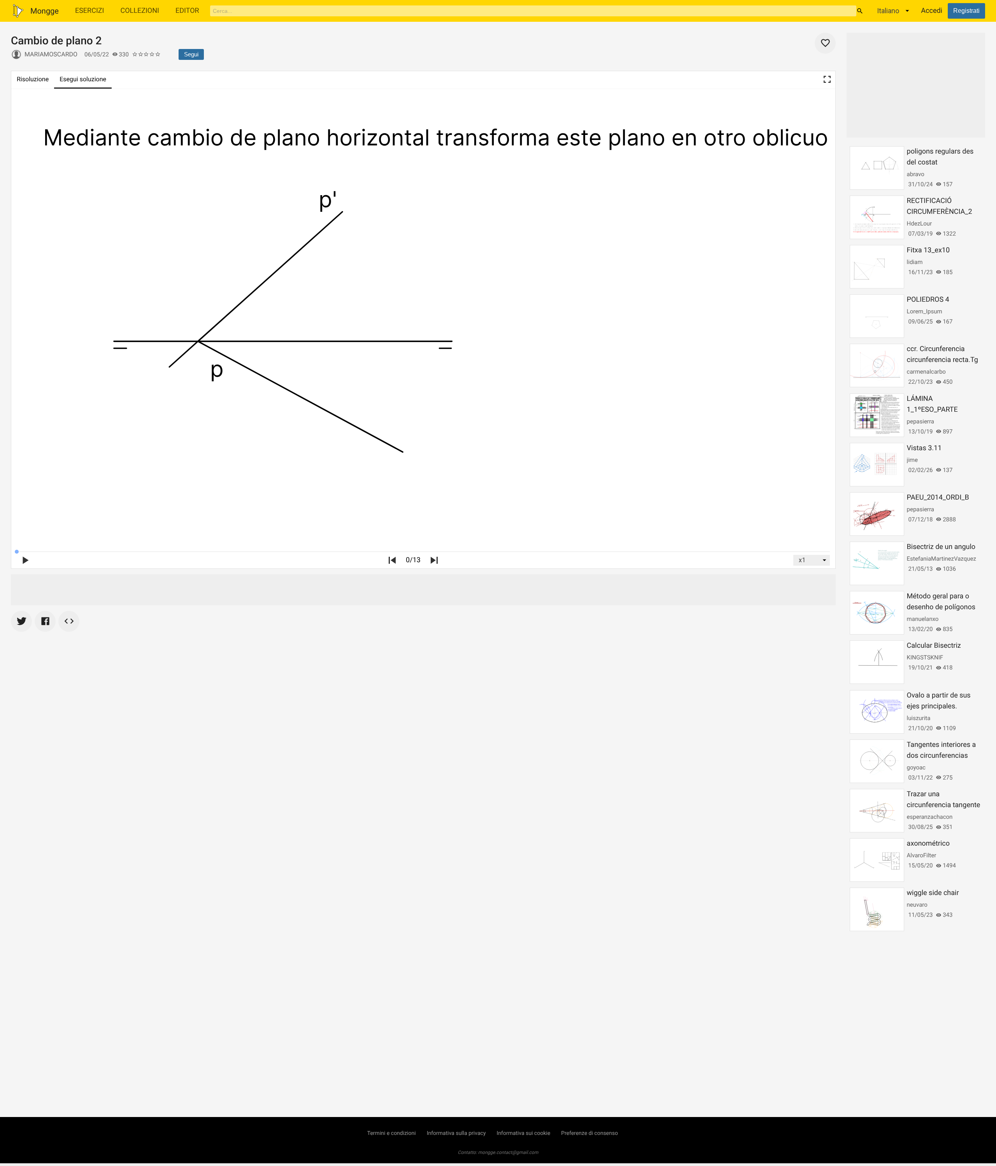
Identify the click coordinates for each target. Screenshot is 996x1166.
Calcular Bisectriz (934, 646)
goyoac (916, 767)
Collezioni (139, 11)
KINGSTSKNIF (925, 657)
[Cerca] (859, 10)
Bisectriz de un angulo (941, 547)
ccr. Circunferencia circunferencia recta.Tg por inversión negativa (942, 360)
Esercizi (89, 11)
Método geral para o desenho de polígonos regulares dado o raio (941, 607)
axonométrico (928, 843)
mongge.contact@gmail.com (508, 1152)
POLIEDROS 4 (928, 299)
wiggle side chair (933, 893)
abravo (915, 174)
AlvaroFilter (921, 855)
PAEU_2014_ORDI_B (938, 497)
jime (912, 459)
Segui (191, 54)
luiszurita (919, 718)
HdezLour (919, 223)
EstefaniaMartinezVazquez (941, 558)
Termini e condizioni (391, 1133)
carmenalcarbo (926, 371)
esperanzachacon (930, 816)
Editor (187, 11)
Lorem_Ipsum (924, 311)
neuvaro (917, 904)
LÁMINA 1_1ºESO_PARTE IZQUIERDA (932, 410)
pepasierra (920, 421)
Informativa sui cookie (524, 1133)
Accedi (931, 11)
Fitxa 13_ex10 (928, 250)
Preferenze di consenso (589, 1133)
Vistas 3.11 (924, 448)
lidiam (915, 262)
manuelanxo (923, 618)
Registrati (966, 10)
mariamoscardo (51, 54)
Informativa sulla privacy (456, 1133)
